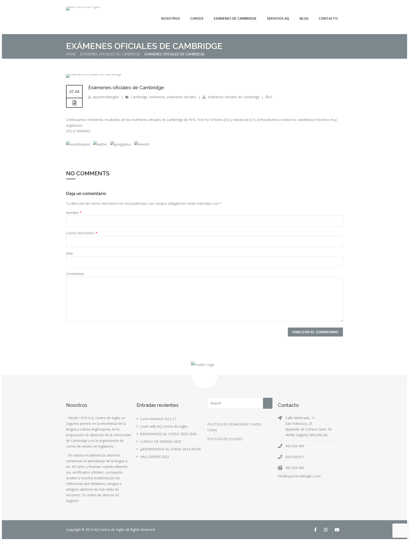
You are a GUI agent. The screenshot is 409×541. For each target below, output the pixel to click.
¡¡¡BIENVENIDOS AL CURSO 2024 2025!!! (170, 449)
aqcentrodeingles (106, 97)
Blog (304, 18)
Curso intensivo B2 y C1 (158, 419)
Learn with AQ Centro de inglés (164, 426)
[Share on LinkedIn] (141, 144)
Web (69, 253)
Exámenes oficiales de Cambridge (110, 54)
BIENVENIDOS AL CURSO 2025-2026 (168, 434)
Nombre (74, 212)
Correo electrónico (82, 233)
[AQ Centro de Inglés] (83, 8)
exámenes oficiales (181, 97)
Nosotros (170, 18)
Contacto (328, 18)
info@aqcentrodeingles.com (299, 476)
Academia (93, 455)
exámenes (157, 97)
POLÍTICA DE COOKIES (225, 439)
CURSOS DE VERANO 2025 (160, 441)
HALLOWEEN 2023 (154, 456)
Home (71, 54)
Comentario (75, 273)
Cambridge (139, 97)
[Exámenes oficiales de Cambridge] (93, 74)
